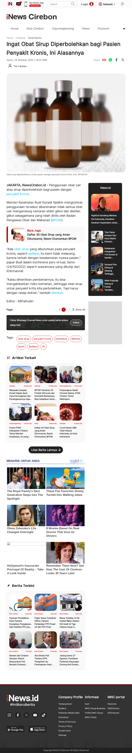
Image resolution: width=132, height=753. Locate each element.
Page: (10, 309)
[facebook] (116, 60)
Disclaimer (63, 717)
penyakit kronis (18, 194)
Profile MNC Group (94, 713)
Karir (87, 704)
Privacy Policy (65, 726)
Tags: (10, 337)
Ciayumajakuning (63, 28)
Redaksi (62, 708)
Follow (76, 322)
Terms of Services (67, 721)
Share (97, 59)
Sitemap (62, 735)
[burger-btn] (122, 4)
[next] (73, 309)
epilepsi (33, 253)
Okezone (112, 704)
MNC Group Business (95, 708)
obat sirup (21, 249)
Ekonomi (103, 28)
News (86, 28)
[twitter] (122, 60)
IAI (43, 346)
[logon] (10, 4)
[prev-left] (59, 309)
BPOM (56, 220)
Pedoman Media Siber (69, 713)
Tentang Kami (65, 704)
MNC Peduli (90, 717)
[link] (104, 60)
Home (14, 28)
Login (84, 4)
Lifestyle (20, 37)
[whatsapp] (110, 60)
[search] (73, 4)
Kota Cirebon (35, 28)
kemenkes (61, 338)
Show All (80, 309)
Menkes (57, 293)
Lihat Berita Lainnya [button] (44, 450)
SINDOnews (113, 708)
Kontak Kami (64, 730)
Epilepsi (33, 346)
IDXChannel (113, 713)
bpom (21, 346)
